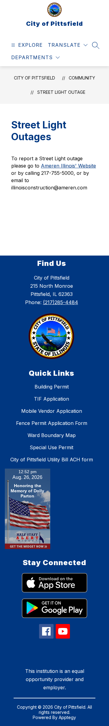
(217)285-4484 (60, 302)
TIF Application (51, 399)
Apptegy (67, 717)
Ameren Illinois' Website (68, 166)
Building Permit (52, 387)
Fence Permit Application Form (51, 423)
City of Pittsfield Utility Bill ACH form (51, 459)
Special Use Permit (51, 447)
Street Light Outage (61, 92)
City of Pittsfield (34, 77)
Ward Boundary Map (52, 435)
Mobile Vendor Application (51, 411)
